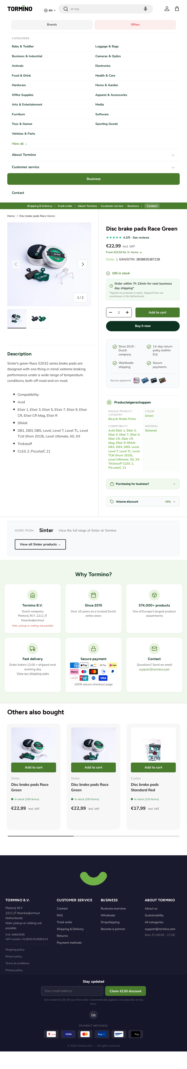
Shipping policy (14, 949)
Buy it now (143, 326)
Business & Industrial (27, 56)
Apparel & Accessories (111, 95)
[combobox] (105, 9)
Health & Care (105, 75)
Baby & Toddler (23, 46)
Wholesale (108, 915)
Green (149, 415)
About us (151, 908)
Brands (52, 25)
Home (11, 216)
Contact (18, 192)
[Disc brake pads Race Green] (33, 749)
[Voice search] (145, 9)
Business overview (113, 908)
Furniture (18, 114)
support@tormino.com (154, 669)
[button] (177, 9)
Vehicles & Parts (23, 133)
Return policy (13, 956)
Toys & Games (22, 124)
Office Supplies (23, 95)
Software (102, 114)
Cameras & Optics (108, 56)
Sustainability (154, 915)
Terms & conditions (17, 963)
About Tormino (24, 154)
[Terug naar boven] (93, 878)
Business (94, 179)
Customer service (25, 167)
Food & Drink (21, 75)
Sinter (110, 259)
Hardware (19, 85)
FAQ (60, 915)
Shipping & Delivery (39, 206)
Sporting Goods (106, 124)
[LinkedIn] (93, 1014)
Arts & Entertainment (27, 104)
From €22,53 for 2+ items (122, 252)
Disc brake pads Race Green (37, 216)
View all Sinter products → (40, 544)
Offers (135, 25)
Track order (64, 206)
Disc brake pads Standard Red (145, 787)
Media (99, 104)
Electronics (103, 66)
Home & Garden (106, 85)
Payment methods (69, 942)
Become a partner (113, 929)
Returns (62, 936)
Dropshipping (110, 922)
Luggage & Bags (107, 46)
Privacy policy (14, 970)
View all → (20, 143)
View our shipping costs (33, 673)
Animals (17, 66)
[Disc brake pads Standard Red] (153, 749)
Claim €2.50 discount (125, 991)
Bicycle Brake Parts (122, 419)
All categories (154, 922)
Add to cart (157, 312)
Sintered (151, 430)
